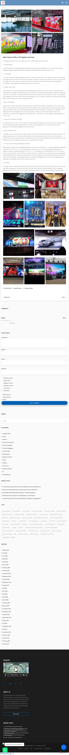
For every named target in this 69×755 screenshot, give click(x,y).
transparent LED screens (8, 537)
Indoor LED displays (15, 517)
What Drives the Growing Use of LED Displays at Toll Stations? (18, 495)
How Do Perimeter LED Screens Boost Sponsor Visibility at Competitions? (21, 498)
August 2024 (5, 620)
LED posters (5, 524)
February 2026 (6, 567)
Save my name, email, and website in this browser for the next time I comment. (8, 378)
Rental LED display (45, 530)
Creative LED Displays (37, 511)
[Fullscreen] (26, 675)
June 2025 (4, 591)
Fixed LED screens (61, 511)
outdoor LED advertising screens (34, 527)
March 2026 (5, 564)
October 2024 (5, 614)
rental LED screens (7, 534)
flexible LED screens (32, 514)
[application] (16, 670)
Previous (7, 297)
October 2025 (5, 579)
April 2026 (5, 562)
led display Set (23, 521)
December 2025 (6, 573)
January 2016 (5, 638)
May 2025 (4, 594)
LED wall (14, 527)
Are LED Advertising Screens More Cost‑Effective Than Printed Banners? (21, 486)
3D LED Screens (25, 511)
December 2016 (6, 632)
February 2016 (6, 635)
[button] (16, 669)
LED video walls (6, 527)
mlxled (3, 318)
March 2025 (5, 600)
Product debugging (7, 448)
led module (44, 521)
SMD (15, 534)
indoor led (5, 517)
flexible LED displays (7, 514)
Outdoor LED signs (33, 530)
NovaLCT (21, 527)
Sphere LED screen (22, 534)
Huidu (4, 460)
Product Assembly (7, 445)
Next (63, 297)
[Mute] (24, 675)
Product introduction (8, 442)
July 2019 (4, 629)
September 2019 (6, 626)
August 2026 (5, 550)
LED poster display (61, 521)
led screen (24, 524)
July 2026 (4, 553)
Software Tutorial (7, 457)
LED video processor (50, 524)
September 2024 (6, 617)
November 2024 (6, 611)
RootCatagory (6, 454)
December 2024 (6, 608)
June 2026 (4, 556)
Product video (6, 451)
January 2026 (5, 570)
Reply (64, 318)
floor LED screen (43, 514)
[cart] (62, 2)
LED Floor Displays (34, 521)
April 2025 (5, 597)
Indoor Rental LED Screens (41, 517)
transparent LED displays (47, 534)
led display (14, 521)
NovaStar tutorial (7, 468)
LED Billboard (5, 521)
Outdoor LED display (7, 530)
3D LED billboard (6, 511)
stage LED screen (34, 534)
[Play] (5, 675)
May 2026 (4, 559)
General (4, 439)
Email (3, 359)
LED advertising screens (56, 517)
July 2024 (4, 623)
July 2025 (4, 588)
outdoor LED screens (20, 530)
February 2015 (6, 641)
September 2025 (6, 582)
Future (4, 436)
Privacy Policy (48, 748)
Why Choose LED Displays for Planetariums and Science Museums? (20, 489)
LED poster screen (15, 524)
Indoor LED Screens (27, 517)
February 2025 (6, 603)
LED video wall (61, 524)
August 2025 (5, 585)
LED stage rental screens (36, 524)
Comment (4, 337)
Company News (28, 288)
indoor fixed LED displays (56, 514)
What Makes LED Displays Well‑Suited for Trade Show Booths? (18, 492)
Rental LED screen (56, 530)
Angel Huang (17, 288)
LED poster (52, 521)
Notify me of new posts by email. (7, 395)
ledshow (4, 463)
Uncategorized (6, 474)
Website (3, 368)
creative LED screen (50, 511)
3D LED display (16, 511)
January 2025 (5, 605)
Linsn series (5, 466)
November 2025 (6, 576)
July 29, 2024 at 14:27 (6, 320)
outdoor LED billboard (51, 527)
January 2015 (5, 644)
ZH (3, 471)
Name (3, 349)
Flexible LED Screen (19, 514)
